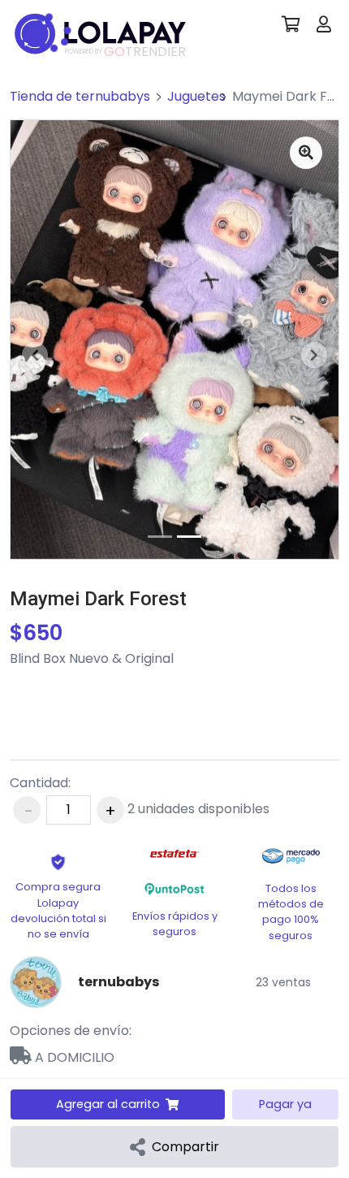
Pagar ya (285, 1104)
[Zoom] (306, 152)
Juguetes (196, 96)
